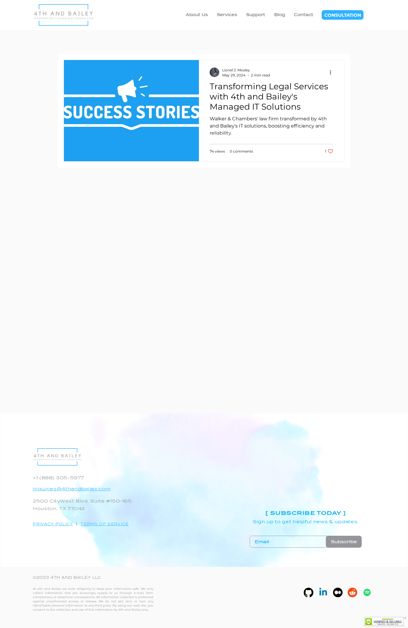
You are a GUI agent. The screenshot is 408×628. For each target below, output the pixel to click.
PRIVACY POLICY (53, 524)
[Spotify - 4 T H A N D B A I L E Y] (367, 592)
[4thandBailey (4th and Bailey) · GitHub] (308, 592)
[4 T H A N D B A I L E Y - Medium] (338, 592)
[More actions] (332, 72)
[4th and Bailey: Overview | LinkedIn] (323, 592)
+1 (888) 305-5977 (58, 477)
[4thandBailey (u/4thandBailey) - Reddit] (352, 592)
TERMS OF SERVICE (104, 524)
